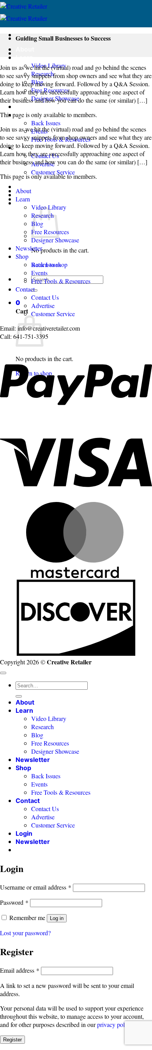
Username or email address (35, 887)
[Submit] (19, 696)
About (25, 49)
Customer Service (53, 314)
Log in (57, 918)
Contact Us (45, 297)
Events (39, 273)
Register (12, 1040)
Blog (37, 735)
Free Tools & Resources (60, 281)
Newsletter (33, 106)
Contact (25, 289)
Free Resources (50, 743)
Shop (22, 256)
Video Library (48, 718)
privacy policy (114, 1024)
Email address (19, 970)
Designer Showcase (55, 240)
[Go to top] (3, 673)
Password (14, 902)
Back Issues (45, 123)
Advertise (43, 305)
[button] (18, 302)
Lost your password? (25, 933)
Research (42, 727)
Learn (24, 57)
